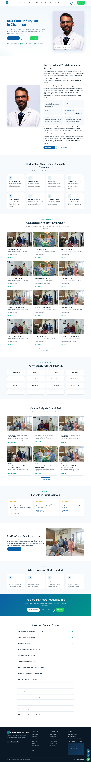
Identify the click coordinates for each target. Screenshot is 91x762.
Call (73, 3)
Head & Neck (16, 379)
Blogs (42, 3)
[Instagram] (11, 742)
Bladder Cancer (36, 392)
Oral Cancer (36, 379)
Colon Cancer (35, 372)
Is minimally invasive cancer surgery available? (30, 673)
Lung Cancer (75, 372)
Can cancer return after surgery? (26, 655)
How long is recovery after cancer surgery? (29, 649)
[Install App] (88, 751)
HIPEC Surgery (53, 745)
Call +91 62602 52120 (47, 609)
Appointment (35, 736)
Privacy (73, 759)
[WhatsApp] (88, 759)
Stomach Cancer (55, 379)
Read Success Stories (14, 549)
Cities (37, 3)
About (25, 3)
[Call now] (88, 755)
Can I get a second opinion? (25, 685)
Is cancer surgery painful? (25, 643)
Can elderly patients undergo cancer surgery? (30, 691)
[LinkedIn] (17, 742)
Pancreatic (16, 385)
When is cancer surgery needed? (26, 637)
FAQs (33, 750)
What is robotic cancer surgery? (26, 661)
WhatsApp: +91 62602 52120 (74, 738)
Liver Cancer (55, 372)
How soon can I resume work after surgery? (29, 697)
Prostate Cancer (16, 392)
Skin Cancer (75, 392)
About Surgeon (35, 734)
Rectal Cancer (75, 379)
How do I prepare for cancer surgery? (27, 679)
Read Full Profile (49, 147)
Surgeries (31, 3)
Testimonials (34, 741)
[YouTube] (14, 742)
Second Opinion (35, 745)
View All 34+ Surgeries (45, 350)
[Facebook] (8, 742)
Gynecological (55, 385)
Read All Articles (46, 479)
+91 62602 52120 (72, 736)
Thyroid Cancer (36, 385)
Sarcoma (55, 392)
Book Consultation (62, 147)
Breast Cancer (16, 372)
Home (21, 3)
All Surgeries (52, 748)
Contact (57, 3)
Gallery (33, 743)
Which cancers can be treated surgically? (29, 715)
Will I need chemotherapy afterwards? (28, 703)
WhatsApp (81, 3)
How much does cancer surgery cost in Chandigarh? (31, 667)
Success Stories (49, 3)
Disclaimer (81, 759)
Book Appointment (13, 38)
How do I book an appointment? (26, 709)
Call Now (25, 38)
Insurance (34, 748)
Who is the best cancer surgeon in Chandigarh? (30, 631)
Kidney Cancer (75, 385)
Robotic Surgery (53, 743)
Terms (77, 759)
